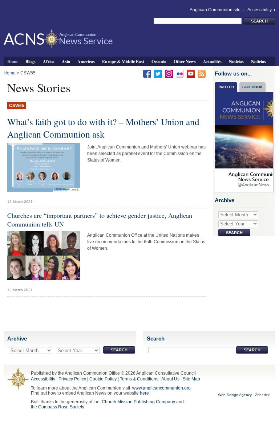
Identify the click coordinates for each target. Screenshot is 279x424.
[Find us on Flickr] (180, 73)
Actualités (212, 61)
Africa (48, 61)
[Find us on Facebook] (147, 73)
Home (12, 61)
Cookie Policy (103, 379)
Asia (66, 61)
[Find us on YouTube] (191, 73)
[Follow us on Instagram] (169, 73)
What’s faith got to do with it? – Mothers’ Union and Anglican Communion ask (103, 127)
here (144, 393)
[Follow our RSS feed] (202, 73)
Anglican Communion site (215, 9)
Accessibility (260, 9)
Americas (86, 61)
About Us (170, 379)
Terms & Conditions (139, 379)
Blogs (30, 61)
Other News (185, 61)
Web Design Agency (235, 395)
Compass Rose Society (61, 406)
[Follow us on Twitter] (158, 73)
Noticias (236, 61)
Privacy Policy (72, 379)
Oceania (158, 61)
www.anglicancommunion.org (161, 388)
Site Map (191, 379)
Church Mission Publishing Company (138, 401)
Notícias (258, 61)
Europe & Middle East (123, 61)
